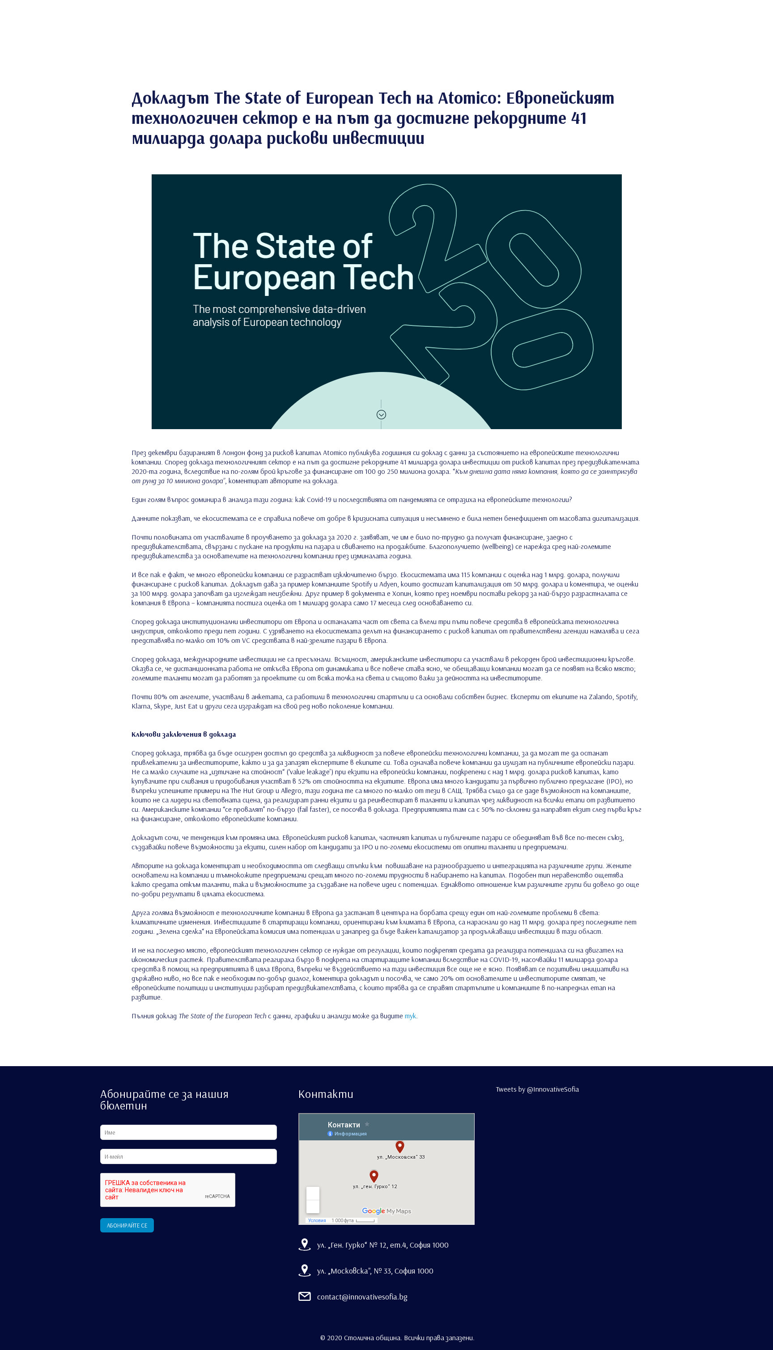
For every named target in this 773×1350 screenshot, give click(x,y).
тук (410, 1015)
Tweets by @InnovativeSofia (537, 1088)
